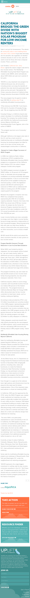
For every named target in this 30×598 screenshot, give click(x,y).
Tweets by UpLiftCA (7, 493)
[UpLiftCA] (15, 13)
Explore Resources (8, 537)
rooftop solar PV (16, 100)
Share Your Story (8, 509)
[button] (2, 2)
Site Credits (26, 592)
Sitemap (27, 596)
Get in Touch (25, 590)
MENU (6, 2)
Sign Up (4, 512)
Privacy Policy (25, 594)
